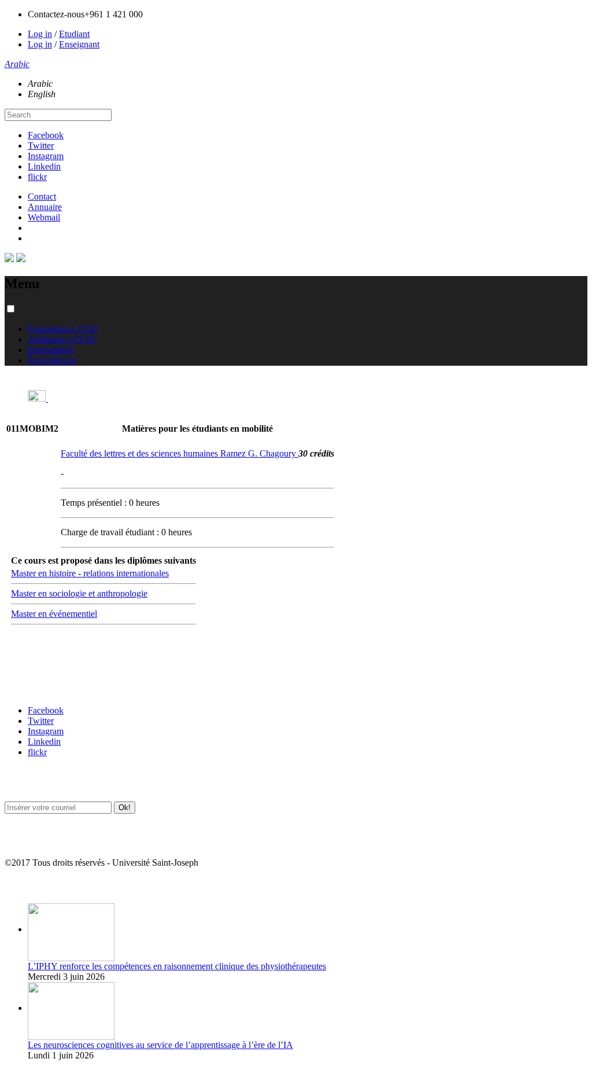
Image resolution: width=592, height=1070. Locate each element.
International (50, 350)
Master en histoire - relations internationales (90, 573)
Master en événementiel (54, 614)
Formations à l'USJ (62, 329)
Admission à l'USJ (61, 339)
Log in (40, 34)
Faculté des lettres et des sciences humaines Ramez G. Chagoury (179, 453)
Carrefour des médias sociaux (53, 687)
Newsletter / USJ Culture (44, 783)
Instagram (46, 156)
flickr (37, 177)
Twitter (41, 145)
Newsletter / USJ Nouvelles (48, 840)
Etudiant (74, 34)
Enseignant (79, 44)
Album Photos (27, 885)
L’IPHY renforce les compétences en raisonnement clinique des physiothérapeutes (177, 966)
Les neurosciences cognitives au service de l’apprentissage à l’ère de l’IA (160, 1045)
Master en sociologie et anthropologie (79, 593)
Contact (42, 196)
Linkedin (44, 166)
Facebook (46, 135)
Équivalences (52, 360)
